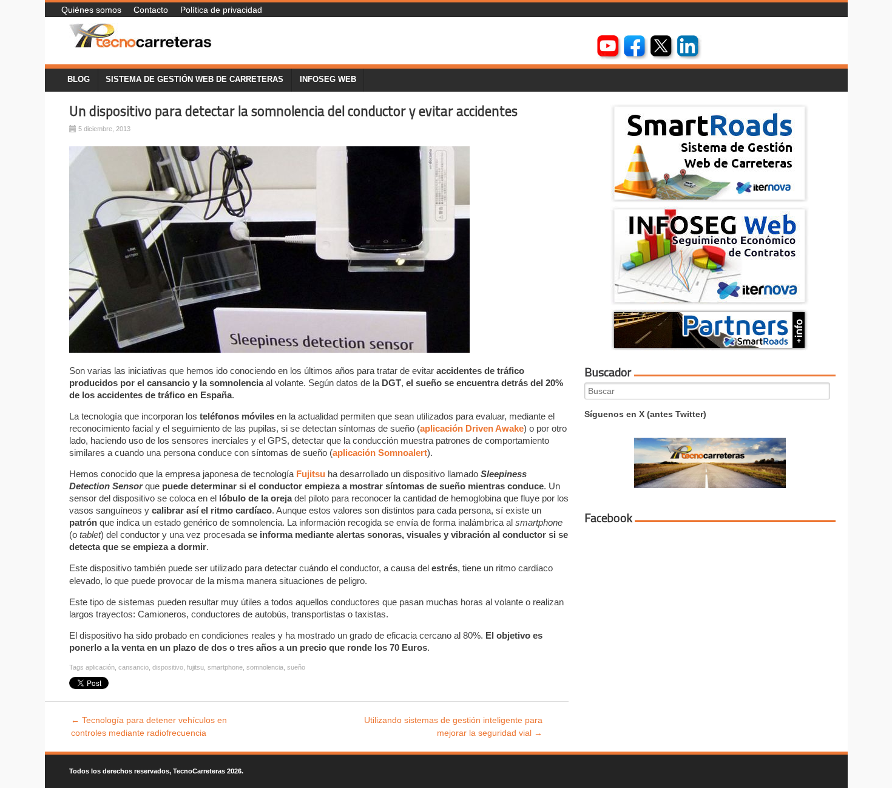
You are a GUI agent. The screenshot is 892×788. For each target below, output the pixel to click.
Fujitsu (310, 474)
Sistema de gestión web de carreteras (194, 79)
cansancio (133, 667)
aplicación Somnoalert (380, 452)
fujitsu (195, 667)
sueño (296, 667)
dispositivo (167, 667)
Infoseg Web (328, 79)
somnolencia (264, 667)
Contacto (150, 10)
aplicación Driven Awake (472, 428)
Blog (78, 79)
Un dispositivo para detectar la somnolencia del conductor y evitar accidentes (293, 111)
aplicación (100, 667)
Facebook (608, 518)
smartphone (225, 667)
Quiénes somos (91, 10)
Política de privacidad (221, 10)
